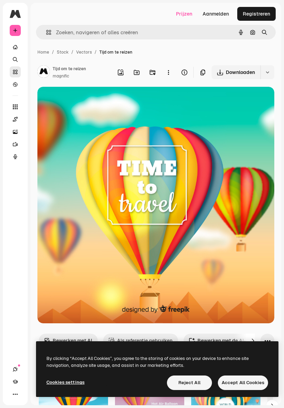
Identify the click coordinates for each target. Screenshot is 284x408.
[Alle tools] (15, 106)
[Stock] (15, 71)
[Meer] (15, 394)
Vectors (84, 52)
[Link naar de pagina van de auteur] (43, 72)
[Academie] (15, 381)
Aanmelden (216, 14)
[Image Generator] (15, 131)
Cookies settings (65, 382)
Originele (83, 100)
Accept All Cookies (243, 383)
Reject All (189, 383)
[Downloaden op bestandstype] (267, 72)
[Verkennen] (15, 84)
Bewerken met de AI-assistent (232, 340)
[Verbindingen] (15, 369)
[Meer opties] (168, 72)
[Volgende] (253, 340)
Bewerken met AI (72, 340)
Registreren (256, 14)
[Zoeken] (15, 59)
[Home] (15, 47)
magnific (61, 76)
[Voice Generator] (15, 156)
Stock (63, 52)
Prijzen (184, 14)
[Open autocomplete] (45, 32)
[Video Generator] (15, 144)
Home (43, 52)
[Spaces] (15, 119)
